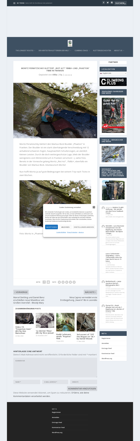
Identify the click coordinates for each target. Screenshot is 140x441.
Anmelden (105, 343)
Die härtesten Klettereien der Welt (54, 51)
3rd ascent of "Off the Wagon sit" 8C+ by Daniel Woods (86, 336)
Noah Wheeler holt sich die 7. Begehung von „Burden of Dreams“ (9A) (115, 308)
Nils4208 (109, 226)
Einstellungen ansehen (84, 227)
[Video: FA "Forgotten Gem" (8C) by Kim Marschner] (24, 318)
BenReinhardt (111, 281)
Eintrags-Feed (107, 348)
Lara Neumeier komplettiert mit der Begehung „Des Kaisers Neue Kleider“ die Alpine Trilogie (115, 229)
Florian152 (109, 305)
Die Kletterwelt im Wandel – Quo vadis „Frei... (40, 3)
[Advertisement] (70, 21)
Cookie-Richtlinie (61, 232)
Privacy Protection (72, 232)
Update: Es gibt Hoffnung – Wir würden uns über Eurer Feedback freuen (115, 210)
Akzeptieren (51, 227)
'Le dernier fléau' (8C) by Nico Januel (45, 332)
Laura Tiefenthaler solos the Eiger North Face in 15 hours (114, 258)
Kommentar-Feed (108, 353)
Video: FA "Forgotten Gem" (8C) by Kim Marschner (23, 330)
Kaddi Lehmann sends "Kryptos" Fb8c (63, 336)
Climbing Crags (81, 51)
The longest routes (24, 51)
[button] (94, 207)
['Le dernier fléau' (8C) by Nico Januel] (45, 320)
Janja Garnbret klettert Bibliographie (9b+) (113, 283)
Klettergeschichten (102, 51)
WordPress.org (107, 358)
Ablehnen (65, 227)
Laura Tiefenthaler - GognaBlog (113, 254)
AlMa (54, 74)
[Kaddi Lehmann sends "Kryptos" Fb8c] (65, 322)
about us (81, 232)
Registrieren (106, 338)
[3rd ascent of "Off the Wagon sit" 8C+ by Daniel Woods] (86, 322)
